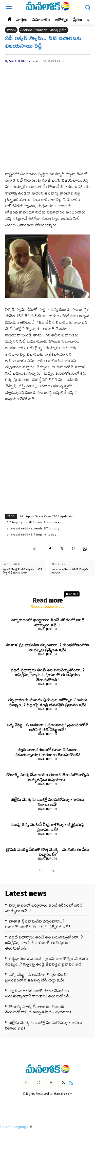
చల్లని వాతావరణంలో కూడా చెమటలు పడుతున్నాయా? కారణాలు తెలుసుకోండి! (48, 752)
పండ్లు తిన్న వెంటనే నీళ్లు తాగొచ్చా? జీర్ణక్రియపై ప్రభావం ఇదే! (47, 826)
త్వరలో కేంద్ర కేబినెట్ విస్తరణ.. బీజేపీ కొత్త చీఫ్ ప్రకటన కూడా (22, 570)
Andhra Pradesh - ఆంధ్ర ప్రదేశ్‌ (43, 30)
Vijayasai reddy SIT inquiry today (31, 534)
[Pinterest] (73, 549)
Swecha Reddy (19, 61)
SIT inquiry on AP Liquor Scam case (33, 522)
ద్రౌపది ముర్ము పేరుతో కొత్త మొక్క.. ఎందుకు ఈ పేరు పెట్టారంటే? (47, 852)
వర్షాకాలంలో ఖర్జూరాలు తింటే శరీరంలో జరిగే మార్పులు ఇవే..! (47, 622)
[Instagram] (39, 1082)
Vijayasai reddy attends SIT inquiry (33, 528)
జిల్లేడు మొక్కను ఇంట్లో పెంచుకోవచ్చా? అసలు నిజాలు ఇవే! (47, 801)
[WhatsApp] (85, 549)
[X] (61, 549)
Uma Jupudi (47, 629)
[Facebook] (50, 549)
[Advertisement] (47, 121)
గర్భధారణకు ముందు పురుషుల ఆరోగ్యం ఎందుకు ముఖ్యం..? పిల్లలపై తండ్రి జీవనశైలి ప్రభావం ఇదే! (47, 702)
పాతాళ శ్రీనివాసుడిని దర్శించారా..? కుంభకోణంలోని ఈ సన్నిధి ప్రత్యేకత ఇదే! (47, 647)
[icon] (71, 1082)
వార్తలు (11, 30)
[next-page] (53, 870)
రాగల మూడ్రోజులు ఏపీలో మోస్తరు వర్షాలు (70, 570)
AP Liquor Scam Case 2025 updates (46, 516)
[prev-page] (41, 870)
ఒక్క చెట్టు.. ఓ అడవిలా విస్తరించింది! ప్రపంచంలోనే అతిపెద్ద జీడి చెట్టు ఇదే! (47, 727)
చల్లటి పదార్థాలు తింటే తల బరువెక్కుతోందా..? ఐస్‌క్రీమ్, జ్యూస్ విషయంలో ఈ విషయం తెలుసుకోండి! (48, 675)
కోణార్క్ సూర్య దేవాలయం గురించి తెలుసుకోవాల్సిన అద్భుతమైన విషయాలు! (47, 777)
